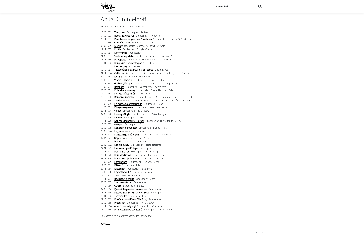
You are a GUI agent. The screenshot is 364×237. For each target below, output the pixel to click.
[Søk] (260, 6)
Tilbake (106, 224)
